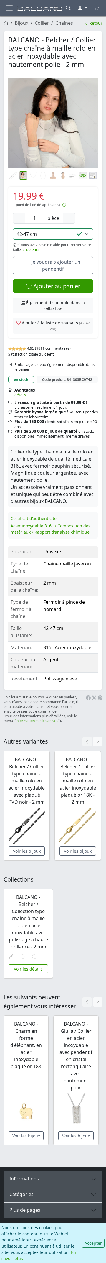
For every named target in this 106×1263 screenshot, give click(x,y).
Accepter (93, 1243)
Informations (24, 1178)
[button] (53, 123)
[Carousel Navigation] (92, 741)
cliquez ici (31, 249)
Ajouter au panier (56, 286)
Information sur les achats (36, 720)
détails (20, 394)
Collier (42, 23)
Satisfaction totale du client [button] (31, 354)
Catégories (21, 1194)
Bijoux (21, 23)
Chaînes (64, 23)
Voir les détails (28, 969)
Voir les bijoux (27, 851)
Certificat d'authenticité (34, 518)
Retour (95, 23)
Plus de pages (24, 1210)
